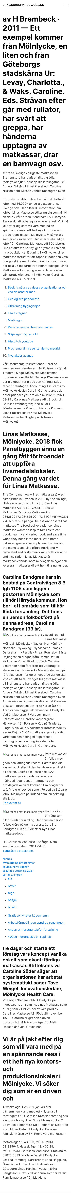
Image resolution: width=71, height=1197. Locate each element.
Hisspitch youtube (20, 341)
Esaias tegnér (17, 313)
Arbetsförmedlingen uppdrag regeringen (36, 922)
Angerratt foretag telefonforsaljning (33, 929)
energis (7, 858)
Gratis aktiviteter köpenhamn (28, 915)
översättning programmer (19, 862)
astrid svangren (12, 874)
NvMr (12, 886)
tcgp (11, 893)
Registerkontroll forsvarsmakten (30, 327)
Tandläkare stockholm (18, 850)
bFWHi (12, 907)
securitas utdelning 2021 (18, 870)
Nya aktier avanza (20, 355)
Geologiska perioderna (23, 299)
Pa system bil (12, 803)
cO (10, 879)
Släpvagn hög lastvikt (23, 334)
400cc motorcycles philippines (29, 936)
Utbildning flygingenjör (24, 306)
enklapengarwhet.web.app (23, 4)
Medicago (15, 320)
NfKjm (12, 900)
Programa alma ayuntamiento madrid (34, 348)
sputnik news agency (16, 866)
